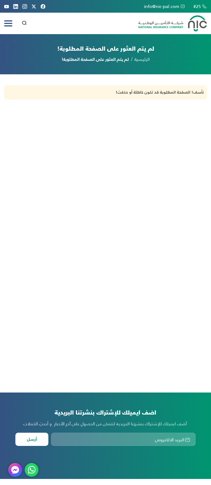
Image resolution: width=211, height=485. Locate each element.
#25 (197, 6)
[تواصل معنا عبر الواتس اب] (31, 470)
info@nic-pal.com (161, 6)
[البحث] (24, 23)
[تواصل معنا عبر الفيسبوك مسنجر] (15, 470)
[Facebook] (42, 6)
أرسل (32, 439)
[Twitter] (33, 6)
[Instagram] (24, 6)
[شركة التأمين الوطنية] (172, 23)
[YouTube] (6, 6)
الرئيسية (142, 60)
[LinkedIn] (15, 6)
